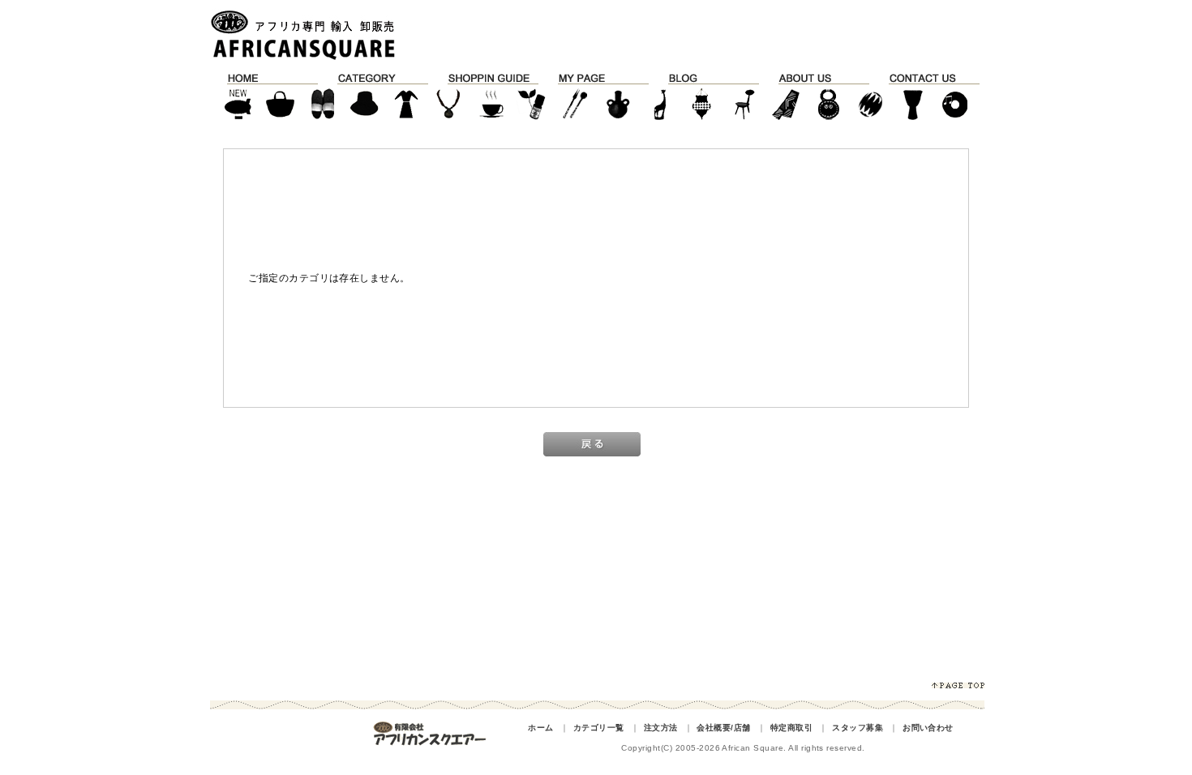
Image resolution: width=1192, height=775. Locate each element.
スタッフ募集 (857, 727)
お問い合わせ (928, 727)
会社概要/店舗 (723, 727)
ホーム (540, 727)
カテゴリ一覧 (598, 727)
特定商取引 (791, 727)
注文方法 (661, 727)
